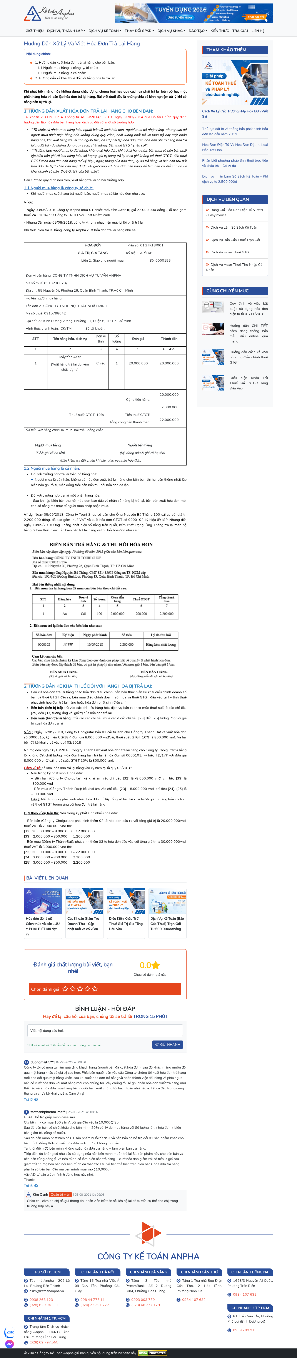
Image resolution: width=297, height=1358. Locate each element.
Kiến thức (220, 30)
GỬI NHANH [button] (170, 1044)
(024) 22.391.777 (94, 1305)
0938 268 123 (41, 1299)
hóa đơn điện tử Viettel (244, 210)
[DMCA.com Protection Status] (152, 1353)
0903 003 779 (143, 1299)
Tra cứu (240, 30)
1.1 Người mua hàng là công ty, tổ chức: (67, 67)
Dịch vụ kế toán (104, 30)
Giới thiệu (35, 30)
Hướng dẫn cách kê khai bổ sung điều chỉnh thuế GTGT (249, 357)
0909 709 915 (245, 1330)
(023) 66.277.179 (145, 1305)
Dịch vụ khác (170, 30)
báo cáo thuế (235, 240)
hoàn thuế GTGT (237, 252)
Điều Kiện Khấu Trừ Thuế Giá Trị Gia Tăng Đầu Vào (249, 383)
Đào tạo (197, 30)
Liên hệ (258, 30)
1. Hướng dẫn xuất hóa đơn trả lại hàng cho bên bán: (75, 62)
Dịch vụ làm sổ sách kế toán (234, 227)
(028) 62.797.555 (44, 1342)
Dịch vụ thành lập (65, 30)
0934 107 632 (194, 1299)
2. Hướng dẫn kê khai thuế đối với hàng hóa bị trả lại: (76, 78)
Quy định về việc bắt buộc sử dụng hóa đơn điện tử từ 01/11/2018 (249, 308)
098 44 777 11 (92, 1299)
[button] (65, 989)
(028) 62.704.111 (44, 1305)
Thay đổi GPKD (138, 30)
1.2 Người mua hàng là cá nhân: (61, 73)
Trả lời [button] (29, 1099)
